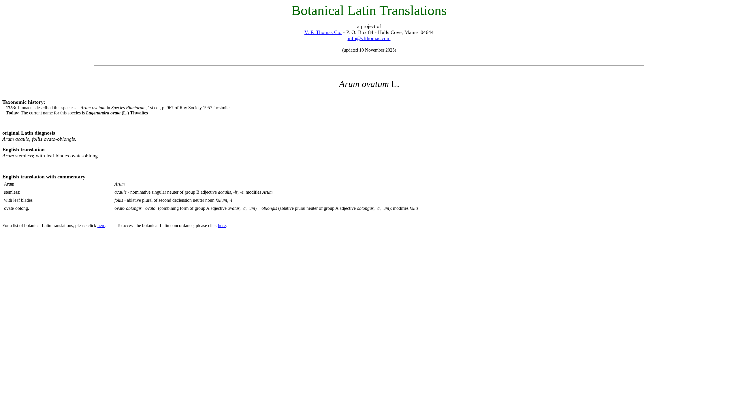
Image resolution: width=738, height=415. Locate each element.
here (101, 225)
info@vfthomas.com (369, 38)
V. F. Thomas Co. (323, 32)
